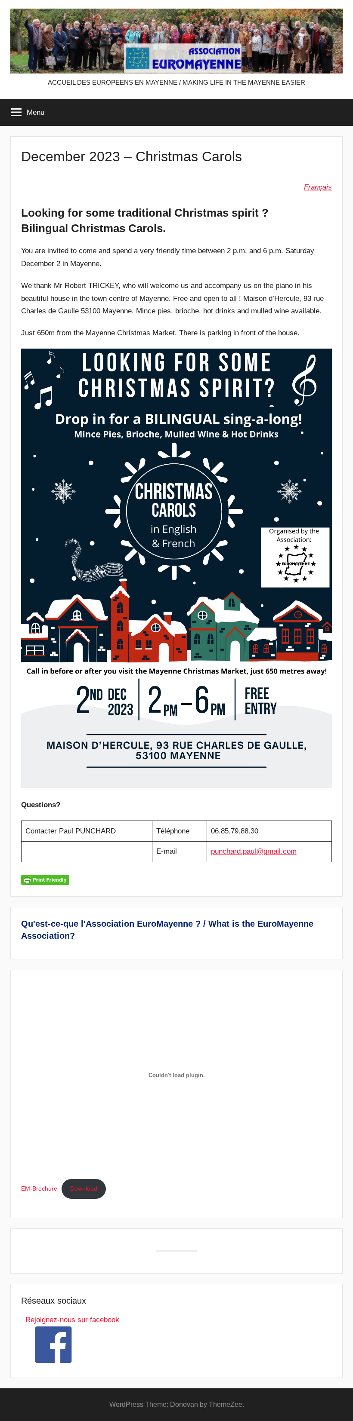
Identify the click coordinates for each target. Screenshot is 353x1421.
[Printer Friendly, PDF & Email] (45, 879)
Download (83, 1188)
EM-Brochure (39, 1188)
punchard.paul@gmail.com (254, 851)
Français (318, 187)
